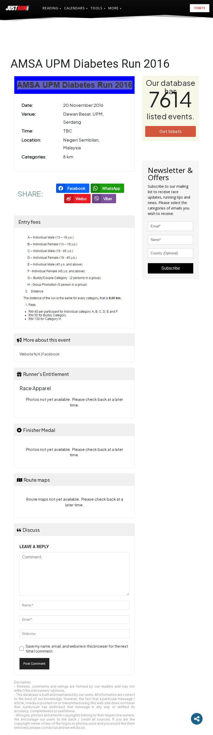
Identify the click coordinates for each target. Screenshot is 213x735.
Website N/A (29, 354)
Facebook (50, 354)
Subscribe (170, 268)
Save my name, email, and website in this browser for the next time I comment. (77, 649)
